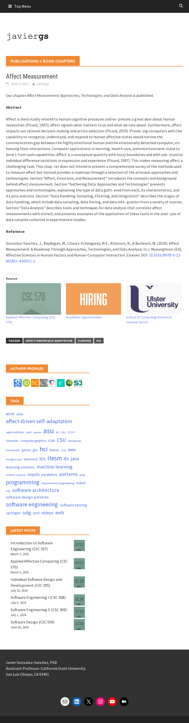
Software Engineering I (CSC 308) (38, 597)
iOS (42, 459)
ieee (72, 449)
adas (19, 414)
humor (54, 450)
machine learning (55, 467)
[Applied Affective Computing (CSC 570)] (33, 299)
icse (63, 450)
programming (22, 482)
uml (36, 513)
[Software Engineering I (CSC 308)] (79, 599)
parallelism (49, 474)
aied (29, 432)
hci (98, 341)
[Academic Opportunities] (93, 299)
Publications (25, 61)
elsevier (84, 341)
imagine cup (14, 459)
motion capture (16, 475)
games (26, 450)
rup (8, 491)
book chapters (59, 61)
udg (27, 512)
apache (37, 432)
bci (58, 432)
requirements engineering (57, 483)
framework (13, 450)
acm (10, 413)
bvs (64, 432)
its (66, 458)
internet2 (30, 459)
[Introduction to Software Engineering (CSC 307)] (79, 545)
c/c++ (71, 432)
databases (74, 441)
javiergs (43, 84)
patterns (68, 474)
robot (81, 482)
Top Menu (22, 6)
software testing (73, 505)
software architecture (35, 490)
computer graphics (33, 441)
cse (51, 440)
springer (13, 513)
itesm (54, 458)
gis (35, 450)
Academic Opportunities (84, 317)
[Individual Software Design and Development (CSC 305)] (79, 581)
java (75, 458)
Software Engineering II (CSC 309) (39, 609)
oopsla (33, 474)
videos (47, 513)
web (59, 513)
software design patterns (27, 497)
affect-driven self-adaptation (49, 341)
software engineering (32, 504)
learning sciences (20, 467)
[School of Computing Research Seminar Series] (153, 299)
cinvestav (12, 441)
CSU (61, 440)
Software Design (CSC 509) (32, 622)
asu (48, 430)
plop (82, 475)
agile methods (15, 432)
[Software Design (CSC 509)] (79, 624)
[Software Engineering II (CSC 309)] (79, 612)
